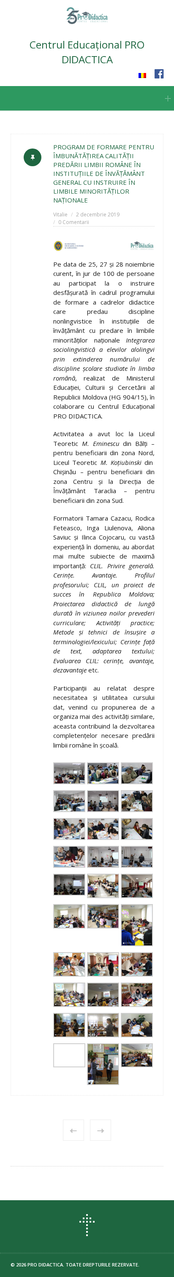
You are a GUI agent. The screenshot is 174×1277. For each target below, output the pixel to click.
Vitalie (60, 214)
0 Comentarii (73, 222)
